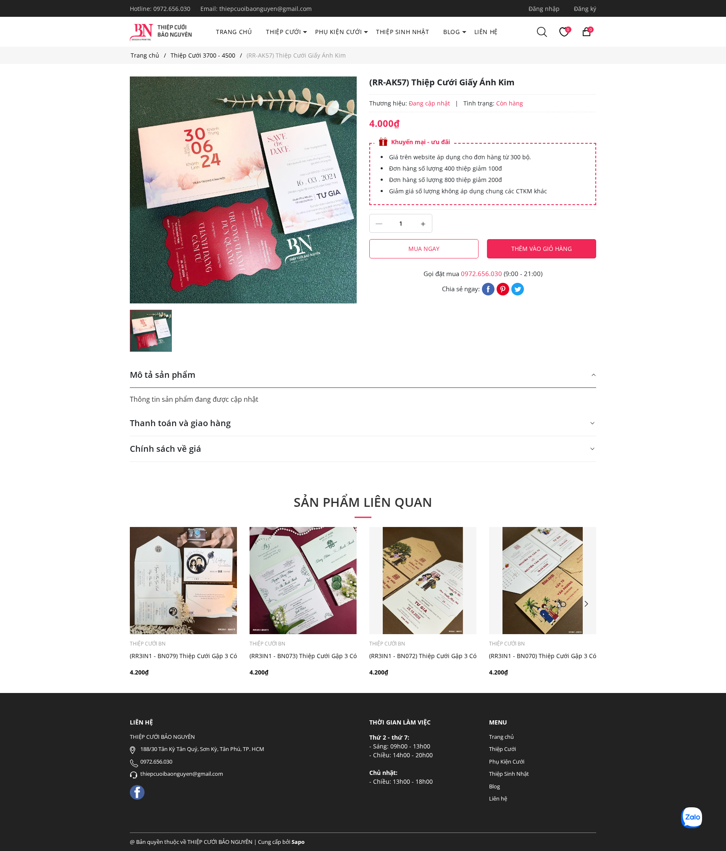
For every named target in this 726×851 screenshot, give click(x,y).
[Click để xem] (243, 189)
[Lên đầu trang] (708, 833)
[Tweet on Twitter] (517, 288)
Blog (451, 32)
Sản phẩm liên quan (363, 502)
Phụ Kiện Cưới (338, 32)
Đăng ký (585, 9)
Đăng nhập (544, 9)
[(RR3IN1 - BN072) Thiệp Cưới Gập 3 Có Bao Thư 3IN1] (422, 580)
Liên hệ (486, 32)
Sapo (298, 842)
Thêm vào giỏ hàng (541, 249)
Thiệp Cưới (283, 32)
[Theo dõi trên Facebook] (137, 792)
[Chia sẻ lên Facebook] (488, 288)
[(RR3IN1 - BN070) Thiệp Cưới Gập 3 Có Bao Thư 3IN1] (542, 580)
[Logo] (161, 31)
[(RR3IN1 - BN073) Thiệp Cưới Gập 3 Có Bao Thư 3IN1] (303, 580)
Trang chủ (234, 32)
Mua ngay (423, 249)
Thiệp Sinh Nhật (402, 32)
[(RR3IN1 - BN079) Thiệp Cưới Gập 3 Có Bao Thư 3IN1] (183, 580)
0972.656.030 (172, 9)
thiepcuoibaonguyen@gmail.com (265, 9)
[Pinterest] (503, 288)
